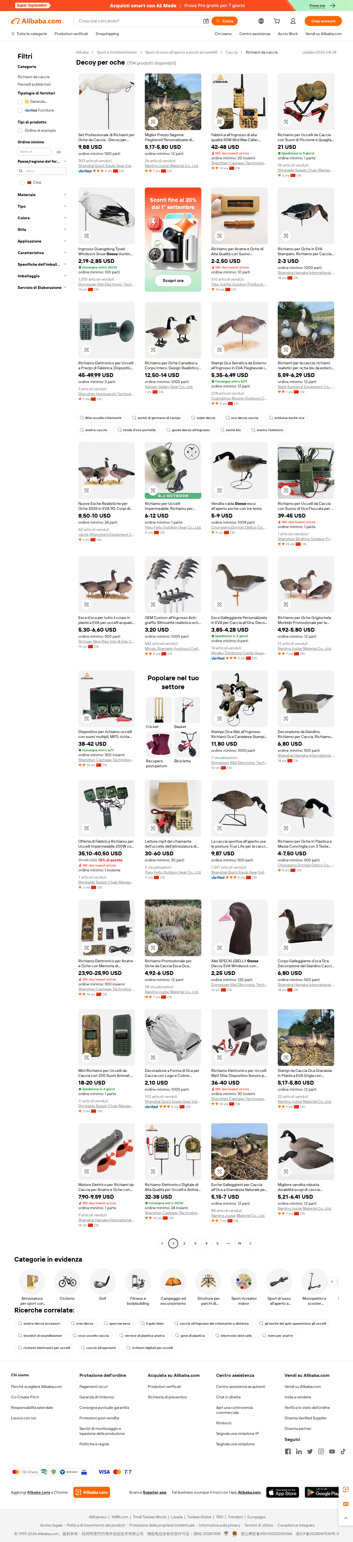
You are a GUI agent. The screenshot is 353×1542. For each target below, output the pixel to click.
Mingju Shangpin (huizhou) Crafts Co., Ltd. (173, 648)
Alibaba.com (249, 1492)
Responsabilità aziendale (32, 1407)
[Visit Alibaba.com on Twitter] (310, 1451)
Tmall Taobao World (149, 1517)
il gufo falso (155, 1323)
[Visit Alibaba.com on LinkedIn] (299, 1451)
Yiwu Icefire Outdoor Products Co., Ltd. (239, 284)
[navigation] (41, 648)
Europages (256, 1517)
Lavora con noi (23, 1418)
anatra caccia (96, 430)
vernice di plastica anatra (145, 1336)
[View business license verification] (226, 1533)
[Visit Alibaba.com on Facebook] (288, 1451)
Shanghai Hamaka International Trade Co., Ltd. (306, 272)
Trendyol (235, 1517)
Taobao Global (199, 1517)
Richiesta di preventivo (167, 1397)
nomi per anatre (280, 1336)
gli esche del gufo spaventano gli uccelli (295, 1323)
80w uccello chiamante (103, 418)
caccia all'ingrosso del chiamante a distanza (214, 1323)
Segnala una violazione (235, 1444)
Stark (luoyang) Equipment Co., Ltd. (306, 386)
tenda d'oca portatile (139, 430)
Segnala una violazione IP (237, 1433)
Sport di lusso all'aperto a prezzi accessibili (181, 52)
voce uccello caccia (93, 1336)
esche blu (233, 430)
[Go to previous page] (162, 1243)
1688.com (119, 1517)
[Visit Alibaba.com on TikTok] (343, 1451)
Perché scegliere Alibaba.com (36, 1386)
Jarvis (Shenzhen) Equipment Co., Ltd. (106, 534)
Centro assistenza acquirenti (240, 1386)
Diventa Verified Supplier (306, 1418)
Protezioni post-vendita (99, 1418)
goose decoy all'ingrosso (191, 430)
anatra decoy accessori (41, 1323)
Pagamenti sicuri (93, 1386)
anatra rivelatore (270, 430)
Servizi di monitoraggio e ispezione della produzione (102, 1431)
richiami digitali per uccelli (152, 1348)
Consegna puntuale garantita (104, 1407)
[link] (346, 1489)
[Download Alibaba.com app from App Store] (282, 1492)
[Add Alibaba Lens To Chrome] (91, 1492)
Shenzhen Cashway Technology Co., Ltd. (239, 163)
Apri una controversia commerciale (234, 1410)
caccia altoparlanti (101, 1348)
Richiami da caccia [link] (261, 52)
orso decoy (84, 1323)
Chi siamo (20, 1375)
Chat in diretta (228, 1397)
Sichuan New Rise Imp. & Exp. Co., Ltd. (106, 641)
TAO (219, 1517)
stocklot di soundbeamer (42, 1336)
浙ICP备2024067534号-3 (317, 1534)
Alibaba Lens (38, 1492)
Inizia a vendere (298, 1397)
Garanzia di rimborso (96, 1397)
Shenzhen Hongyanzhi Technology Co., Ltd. (106, 394)
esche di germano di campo (159, 418)
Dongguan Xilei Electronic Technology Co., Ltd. (106, 284)
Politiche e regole (94, 1444)
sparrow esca (119, 1323)
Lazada (177, 1517)
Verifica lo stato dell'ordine (307, 1407)
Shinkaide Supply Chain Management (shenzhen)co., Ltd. (306, 170)
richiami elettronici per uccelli (46, 1348)
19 (239, 1243)
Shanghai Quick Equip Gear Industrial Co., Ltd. (106, 166)
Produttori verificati (164, 1386)
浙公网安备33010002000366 (266, 1534)
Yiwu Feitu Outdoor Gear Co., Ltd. (173, 527)
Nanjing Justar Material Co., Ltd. (172, 166)
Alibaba (82, 52)
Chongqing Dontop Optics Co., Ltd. (239, 527)
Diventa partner (298, 1428)
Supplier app (155, 1492)
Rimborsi (223, 1423)
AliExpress (98, 1517)
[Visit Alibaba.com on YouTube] (332, 1451)
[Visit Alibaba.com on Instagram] (321, 1451)
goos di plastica (193, 1336)
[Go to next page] (250, 1243)
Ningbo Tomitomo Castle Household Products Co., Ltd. (239, 653)
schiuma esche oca (289, 418)
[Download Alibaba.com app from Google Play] (323, 1492)
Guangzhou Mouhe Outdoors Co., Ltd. (239, 398)
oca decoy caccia (244, 418)
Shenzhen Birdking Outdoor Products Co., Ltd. (306, 539)
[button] (206, 21)
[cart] (278, 22)
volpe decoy (206, 418)
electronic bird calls (236, 1336)
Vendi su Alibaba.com (303, 1386)
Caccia (231, 52)
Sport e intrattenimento (117, 52)
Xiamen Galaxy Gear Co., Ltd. (169, 386)
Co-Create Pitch (25, 1397)
